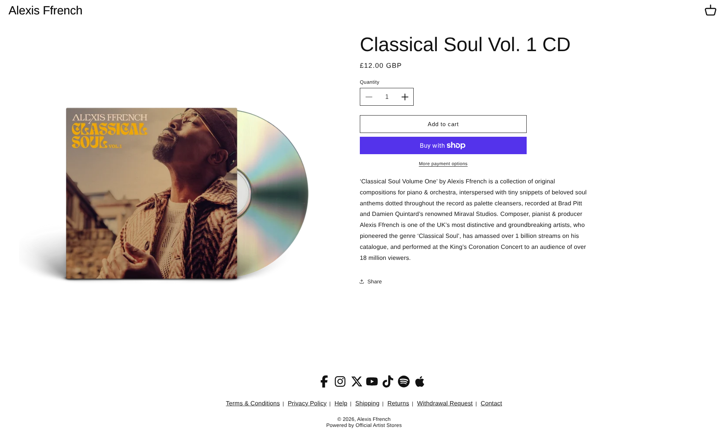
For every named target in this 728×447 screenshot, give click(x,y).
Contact (491, 403)
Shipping (367, 403)
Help (340, 403)
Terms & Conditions (253, 403)
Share (374, 281)
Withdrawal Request (445, 403)
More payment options (443, 163)
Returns (398, 403)
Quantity (370, 82)
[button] (710, 11)
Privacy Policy (307, 403)
